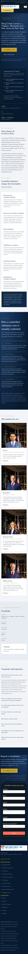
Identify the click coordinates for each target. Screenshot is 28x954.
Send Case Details (9, 54)
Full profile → (6, 460)
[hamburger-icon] (25, 7)
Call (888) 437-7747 (9, 49)
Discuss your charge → (6, 187)
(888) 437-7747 (5, 859)
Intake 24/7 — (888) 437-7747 (21, 2)
